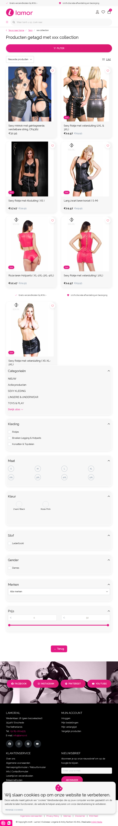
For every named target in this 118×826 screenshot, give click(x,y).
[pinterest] (28, 743)
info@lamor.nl (20, 735)
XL (91, 469)
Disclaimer (80, 816)
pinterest (75, 683)
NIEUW (12, 378)
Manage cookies (14, 810)
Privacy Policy (52, 816)
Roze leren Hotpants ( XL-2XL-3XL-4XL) (31, 275)
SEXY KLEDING (17, 391)
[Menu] (7, 22)
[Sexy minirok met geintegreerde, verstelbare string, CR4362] (31, 94)
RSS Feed (93, 816)
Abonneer (72, 780)
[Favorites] (103, 12)
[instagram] (19, 743)
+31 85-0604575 (18, 731)
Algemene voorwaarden (31, 816)
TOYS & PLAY (16, 403)
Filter (60, 48)
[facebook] (9, 743)
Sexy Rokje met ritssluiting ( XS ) (26, 200)
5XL (91, 477)
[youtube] (37, 743)
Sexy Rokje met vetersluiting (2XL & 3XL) (84, 127)
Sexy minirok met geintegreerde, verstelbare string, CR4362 (26, 127)
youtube (101, 683)
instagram (47, 683)
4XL (64, 477)
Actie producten (17, 384)
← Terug (59, 648)
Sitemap (67, 816)
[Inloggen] (97, 12)
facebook (21, 683)
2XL (11, 477)
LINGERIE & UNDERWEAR (23, 397)
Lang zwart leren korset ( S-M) (81, 200)
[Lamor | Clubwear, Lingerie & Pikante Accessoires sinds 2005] (19, 12)
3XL (38, 477)
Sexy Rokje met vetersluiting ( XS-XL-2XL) (29, 362)
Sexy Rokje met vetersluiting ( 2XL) (83, 275)
